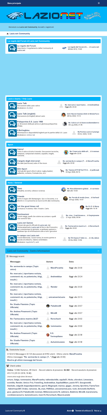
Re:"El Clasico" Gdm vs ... (78, 238)
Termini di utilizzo (83, 411)
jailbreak (95, 170)
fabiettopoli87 (14, 389)
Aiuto (69, 411)
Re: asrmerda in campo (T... (74, 161)
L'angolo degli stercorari (28, 161)
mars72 (41, 395)
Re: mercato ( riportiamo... (76, 105)
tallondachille (52, 380)
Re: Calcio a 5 (73, 123)
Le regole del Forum (26, 46)
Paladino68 (56, 306)
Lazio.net (21, 50)
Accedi (41, 27)
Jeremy (75, 386)
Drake (25, 389)
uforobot (78, 380)
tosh (74, 389)
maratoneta (91, 392)
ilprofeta (84, 386)
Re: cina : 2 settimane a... (76, 215)
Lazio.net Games (25, 223)
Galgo (16, 380)
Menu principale (14, 3)
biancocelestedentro (90, 123)
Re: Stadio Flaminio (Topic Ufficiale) (22, 306)
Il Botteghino (23, 130)
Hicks (70, 380)
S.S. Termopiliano (56, 334)
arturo (10, 380)
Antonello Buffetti (86, 389)
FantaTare (94, 386)
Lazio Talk (22, 103)
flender (54, 287)
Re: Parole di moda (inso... (80, 198)
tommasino (56, 326)
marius (61, 386)
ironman (95, 151)
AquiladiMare (62, 383)
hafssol (96, 198)
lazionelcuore (31, 395)
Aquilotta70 (30, 242)
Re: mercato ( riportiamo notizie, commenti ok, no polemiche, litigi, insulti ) (26, 276)
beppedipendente (32, 386)
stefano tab (30, 135)
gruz (9, 392)
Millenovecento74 (51, 392)
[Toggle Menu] (99, 3)
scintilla (11, 383)
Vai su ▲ (98, 411)
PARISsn (50, 389)
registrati (50, 27)
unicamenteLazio (57, 297)
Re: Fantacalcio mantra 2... (76, 226)
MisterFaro (94, 114)
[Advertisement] (53, 74)
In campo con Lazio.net (28, 235)
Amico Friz (28, 383)
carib (37, 242)
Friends (20, 196)
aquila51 (63, 380)
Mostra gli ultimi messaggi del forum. (25, 360)
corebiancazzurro (15, 395)
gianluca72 (17, 392)
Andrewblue (94, 105)
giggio (68, 386)
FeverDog (38, 383)
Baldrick (74, 392)
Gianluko (11, 386)
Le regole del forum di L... (78, 47)
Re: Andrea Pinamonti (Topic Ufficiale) (23, 313)
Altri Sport (22, 169)
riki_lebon (95, 238)
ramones (33, 389)
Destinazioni (23, 214)
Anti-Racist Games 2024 (77, 114)
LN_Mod (29, 108)
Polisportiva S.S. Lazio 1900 (30, 122)
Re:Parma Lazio (84, 132)
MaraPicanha (93, 161)
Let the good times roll (28, 206)
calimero (65, 392)
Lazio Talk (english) (26, 114)
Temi (19, 188)
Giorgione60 (85, 383)
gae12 (44, 386)
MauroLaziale (63, 395)
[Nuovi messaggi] (12, 48)
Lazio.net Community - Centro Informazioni (28, 251)
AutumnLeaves (58, 342)
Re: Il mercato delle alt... (80, 151)
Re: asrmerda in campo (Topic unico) (24, 268)
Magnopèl (52, 386)
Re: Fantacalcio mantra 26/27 (24, 319)
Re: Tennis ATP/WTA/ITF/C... (78, 170)
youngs (96, 132)
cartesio (95, 189)
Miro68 (54, 313)
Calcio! (20, 149)
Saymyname (94, 215)
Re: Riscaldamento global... (78, 189)
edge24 (19, 386)
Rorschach (94, 226)
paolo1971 (74, 383)
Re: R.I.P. (89, 206)
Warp (97, 206)
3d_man (41, 389)
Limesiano (88, 380)
